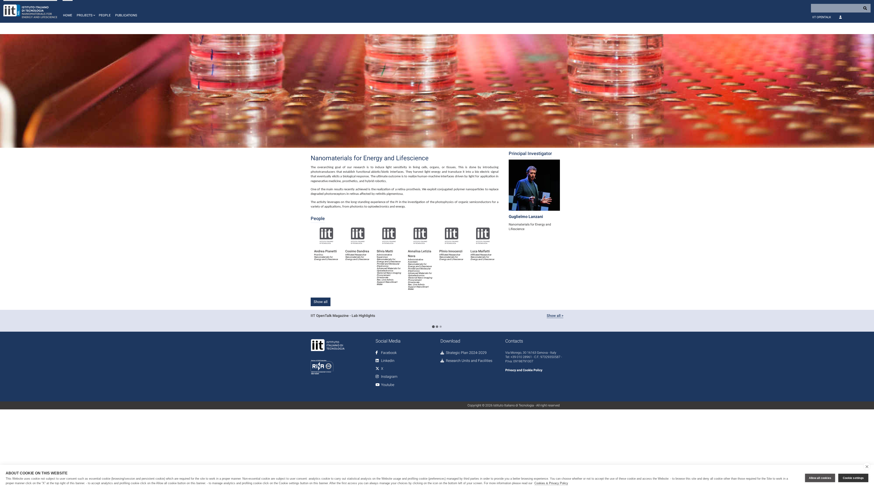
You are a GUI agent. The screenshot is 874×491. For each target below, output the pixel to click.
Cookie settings (853, 478)
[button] (85, 11)
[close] (867, 466)
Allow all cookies (820, 478)
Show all (321, 302)
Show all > (555, 315)
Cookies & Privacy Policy (551, 483)
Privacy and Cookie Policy (523, 370)
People (105, 15)
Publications (126, 15)
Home (67, 15)
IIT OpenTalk (821, 17)
